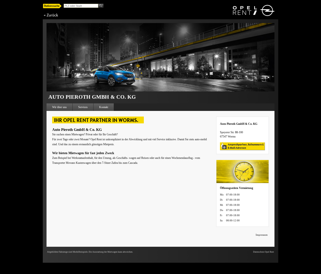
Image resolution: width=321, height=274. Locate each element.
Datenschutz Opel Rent (263, 252)
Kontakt (103, 107)
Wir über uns (59, 107)
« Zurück (51, 15)
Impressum (262, 234)
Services (83, 107)
